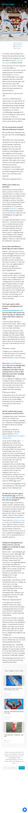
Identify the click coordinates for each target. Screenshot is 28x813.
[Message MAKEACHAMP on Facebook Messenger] (25, 810)
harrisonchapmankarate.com (12, 310)
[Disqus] (14, 793)
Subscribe (21, 768)
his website (15, 75)
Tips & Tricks (18, 46)
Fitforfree (13, 208)
